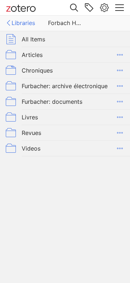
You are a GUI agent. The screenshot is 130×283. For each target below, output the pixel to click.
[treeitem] (65, 39)
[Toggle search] (74, 7)
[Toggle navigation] (119, 7)
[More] (120, 54)
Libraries (23, 22)
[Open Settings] (104, 7)
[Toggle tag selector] (89, 7)
